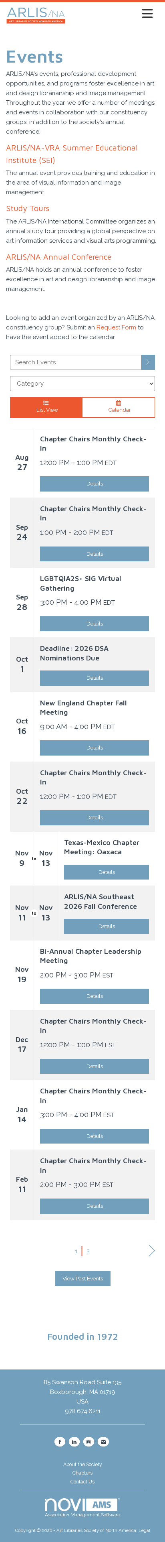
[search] (148, 362)
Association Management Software (82, 1515)
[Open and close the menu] (111, 14)
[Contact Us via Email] (103, 1442)
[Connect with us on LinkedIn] (74, 1442)
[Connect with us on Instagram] (88, 1442)
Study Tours (27, 208)
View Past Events (82, 1278)
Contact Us (82, 1482)
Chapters (82, 1473)
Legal (144, 1530)
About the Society (82, 1464)
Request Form (116, 327)
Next (152, 1251)
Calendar (118, 409)
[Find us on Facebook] (59, 1442)
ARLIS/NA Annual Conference (58, 256)
